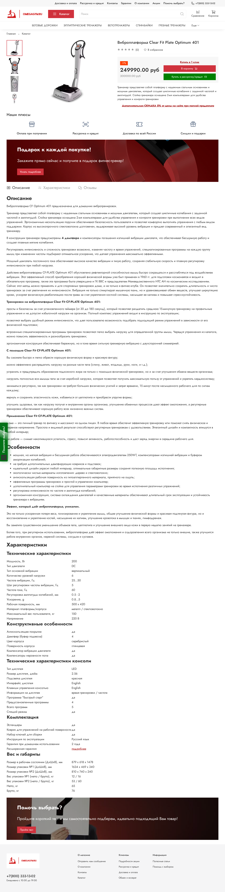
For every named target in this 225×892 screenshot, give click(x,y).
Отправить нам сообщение (92, 861)
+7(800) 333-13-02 (205, 3)
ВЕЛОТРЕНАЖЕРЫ (119, 25)
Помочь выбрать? (173, 3)
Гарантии (126, 3)
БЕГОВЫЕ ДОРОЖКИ (44, 25)
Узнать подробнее (30, 172)
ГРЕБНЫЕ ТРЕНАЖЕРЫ (172, 25)
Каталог (64, 14)
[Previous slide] (31, 72)
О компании (142, 3)
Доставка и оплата (66, 3)
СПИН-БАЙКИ (144, 25)
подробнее (79, 749)
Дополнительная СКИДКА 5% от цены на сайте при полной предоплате (168, 106)
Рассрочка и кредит (92, 3)
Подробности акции (129, 861)
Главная (11, 34)
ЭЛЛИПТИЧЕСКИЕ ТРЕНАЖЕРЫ (83, 25)
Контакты (112, 3)
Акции (156, 3)
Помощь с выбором (163, 866)
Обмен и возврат (127, 877)
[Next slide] (14, 99)
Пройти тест (26, 830)
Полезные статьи (161, 861)
